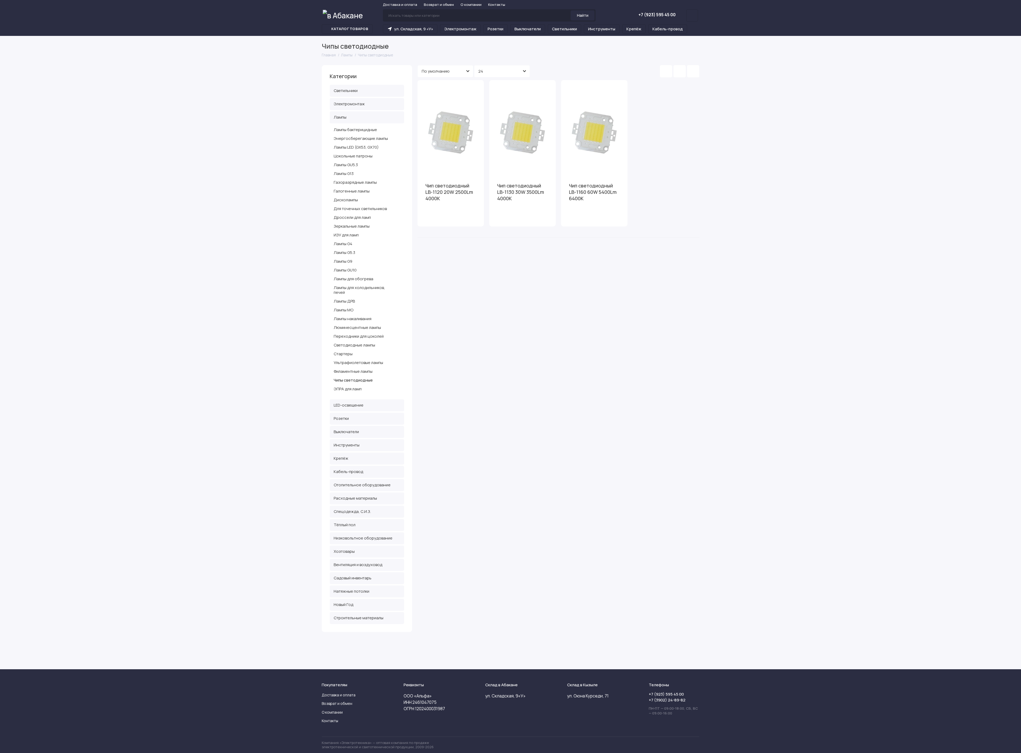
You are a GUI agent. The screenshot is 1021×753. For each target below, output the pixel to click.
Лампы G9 (343, 261)
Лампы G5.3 (344, 252)
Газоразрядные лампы (355, 182)
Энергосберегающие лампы (361, 138)
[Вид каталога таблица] (693, 71)
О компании (471, 4)
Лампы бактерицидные (355, 129)
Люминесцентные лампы (357, 327)
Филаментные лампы (353, 371)
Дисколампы (346, 200)
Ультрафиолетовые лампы (358, 362)
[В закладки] (476, 87)
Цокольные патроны (353, 156)
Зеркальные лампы (352, 226)
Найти (582, 15)
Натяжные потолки (351, 591)
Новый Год (343, 604)
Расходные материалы (355, 498)
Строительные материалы (358, 618)
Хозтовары (344, 551)
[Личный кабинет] (692, 15)
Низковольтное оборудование (363, 538)
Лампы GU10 (345, 270)
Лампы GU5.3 (346, 165)
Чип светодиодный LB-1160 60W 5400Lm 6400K (593, 192)
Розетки (495, 29)
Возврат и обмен (439, 4)
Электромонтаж (460, 29)
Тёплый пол (344, 525)
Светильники (564, 29)
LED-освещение (348, 405)
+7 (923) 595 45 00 (657, 15)
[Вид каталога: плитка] (666, 71)
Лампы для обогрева (353, 279)
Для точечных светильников (360, 208)
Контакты (496, 4)
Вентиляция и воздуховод (358, 564)
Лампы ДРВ (344, 301)
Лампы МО (343, 310)
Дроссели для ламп (352, 217)
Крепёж (633, 29)
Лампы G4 (343, 243)
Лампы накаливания (352, 318)
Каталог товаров (349, 28)
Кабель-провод (667, 29)
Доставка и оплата (400, 4)
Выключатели (527, 29)
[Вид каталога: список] (679, 71)
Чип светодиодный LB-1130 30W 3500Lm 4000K (520, 192)
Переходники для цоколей (359, 336)
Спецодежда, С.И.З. (352, 511)
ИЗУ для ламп (346, 235)
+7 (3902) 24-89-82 (667, 700)
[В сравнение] (466, 87)
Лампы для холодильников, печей (359, 290)
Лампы (340, 117)
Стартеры (343, 354)
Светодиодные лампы (354, 345)
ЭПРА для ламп (348, 389)
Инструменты (601, 29)
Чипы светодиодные (353, 380)
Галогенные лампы (352, 191)
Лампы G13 (344, 173)
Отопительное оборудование (362, 485)
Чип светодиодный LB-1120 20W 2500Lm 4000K (449, 192)
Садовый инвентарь (352, 578)
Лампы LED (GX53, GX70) (356, 147)
